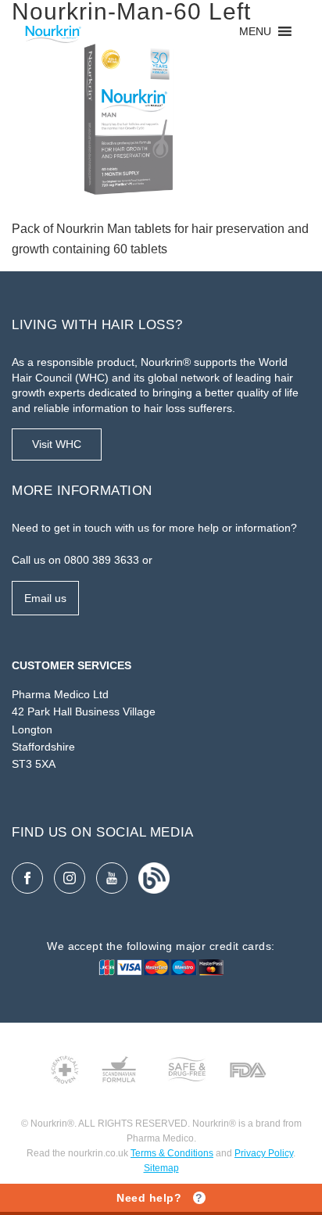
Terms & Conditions (172, 1153)
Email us (45, 598)
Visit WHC (56, 444)
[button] (255, 31)
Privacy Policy (263, 1153)
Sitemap (161, 1168)
